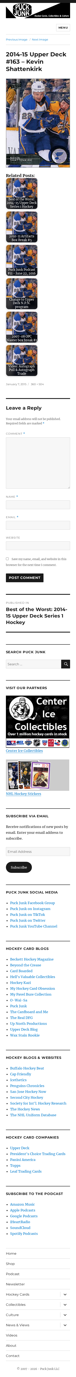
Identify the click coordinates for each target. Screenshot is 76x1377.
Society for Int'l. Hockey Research (38, 1103)
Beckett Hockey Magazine (32, 959)
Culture (12, 1315)
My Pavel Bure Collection (31, 994)
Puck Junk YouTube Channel (33, 926)
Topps (15, 1165)
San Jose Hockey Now (28, 1092)
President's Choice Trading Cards (37, 1154)
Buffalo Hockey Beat (27, 1068)
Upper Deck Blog (24, 1029)
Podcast (13, 1274)
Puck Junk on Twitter (27, 920)
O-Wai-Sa (18, 1000)
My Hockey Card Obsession (32, 988)
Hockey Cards (17, 1294)
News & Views (17, 1325)
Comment (15, 433)
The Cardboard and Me (29, 1012)
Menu (63, 27)
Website (13, 537)
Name (12, 497)
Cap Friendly (20, 1074)
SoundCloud (20, 1228)
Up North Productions (28, 1023)
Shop (10, 1264)
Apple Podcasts (22, 1210)
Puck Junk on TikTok (27, 915)
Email (12, 517)
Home (11, 1254)
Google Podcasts (24, 1216)
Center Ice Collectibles (24, 751)
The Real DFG (21, 1018)
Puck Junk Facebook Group (32, 903)
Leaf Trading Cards (26, 1171)
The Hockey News (25, 1109)
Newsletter (15, 1284)
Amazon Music (22, 1204)
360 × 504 (37, 384)
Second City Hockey (26, 1097)
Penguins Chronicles (27, 1086)
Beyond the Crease (25, 965)
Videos (11, 1335)
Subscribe (19, 867)
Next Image (40, 39)
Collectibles (16, 1305)
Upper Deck (19, 1148)
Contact (13, 1356)
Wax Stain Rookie (25, 1035)
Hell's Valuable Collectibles (32, 977)
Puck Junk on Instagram (30, 909)
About (11, 1346)
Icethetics (18, 1080)
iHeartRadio (20, 1222)
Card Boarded (21, 971)
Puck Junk (18, 1006)
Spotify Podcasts (24, 1233)
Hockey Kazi (20, 983)
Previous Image (16, 39)
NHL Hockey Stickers (23, 794)
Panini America (22, 1160)
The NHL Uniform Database (33, 1115)
